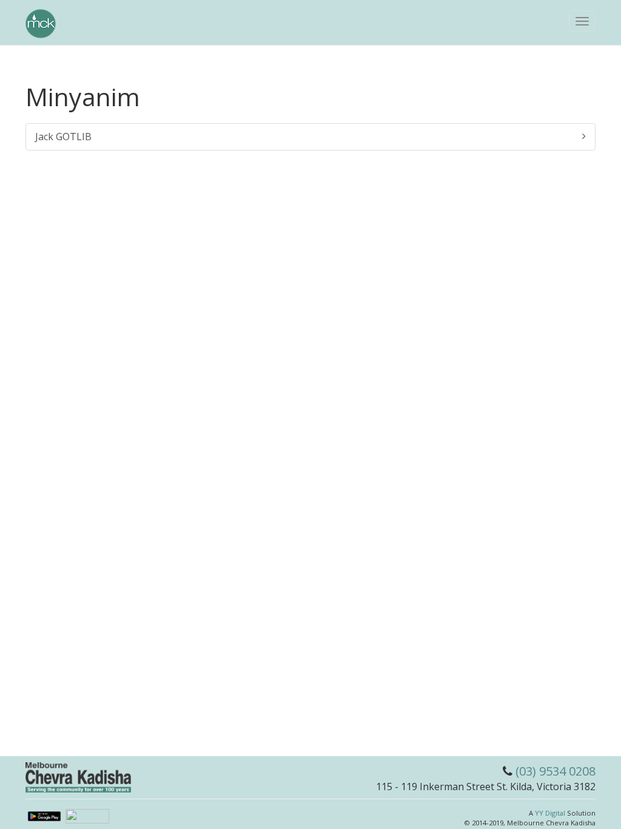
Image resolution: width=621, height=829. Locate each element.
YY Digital (550, 812)
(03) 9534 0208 (555, 771)
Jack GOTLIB (63, 136)
